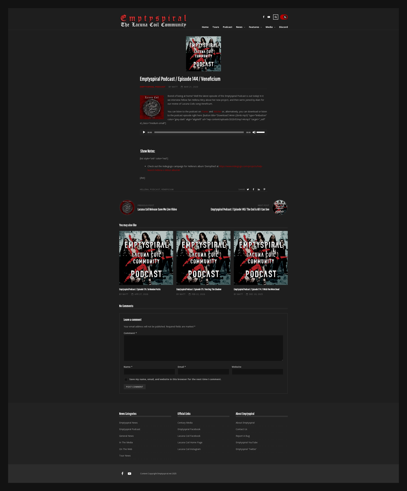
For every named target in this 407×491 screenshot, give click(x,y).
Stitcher (217, 111)
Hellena (144, 189)
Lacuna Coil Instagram (189, 449)
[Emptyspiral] (153, 26)
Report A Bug (243, 435)
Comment (130, 333)
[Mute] (254, 132)
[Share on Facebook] (254, 189)
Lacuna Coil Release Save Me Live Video (157, 209)
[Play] (144, 132)
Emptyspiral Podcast (153, 86)
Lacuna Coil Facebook (189, 435)
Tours (215, 26)
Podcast (227, 26)
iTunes (205, 111)
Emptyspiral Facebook (189, 429)
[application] (203, 132)
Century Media (185, 422)
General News (126, 435)
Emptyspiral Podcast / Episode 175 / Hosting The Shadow (203, 258)
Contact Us (241, 429)
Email (182, 366)
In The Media (126, 442)
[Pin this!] (264, 189)
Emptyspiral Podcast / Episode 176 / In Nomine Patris (146, 258)
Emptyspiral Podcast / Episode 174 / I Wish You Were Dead (261, 258)
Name (128, 366)
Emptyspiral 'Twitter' (246, 449)
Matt (175, 86)
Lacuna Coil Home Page (190, 442)
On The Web (125, 449)
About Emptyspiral (245, 422)
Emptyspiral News (128, 422)
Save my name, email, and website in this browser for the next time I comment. (175, 379)
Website (236, 366)
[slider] (261, 132)
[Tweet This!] (248, 189)
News (239, 26)
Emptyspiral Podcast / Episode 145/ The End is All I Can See (240, 209)
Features (254, 26)
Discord (283, 26)
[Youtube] (268, 17)
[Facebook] (263, 17)
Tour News (125, 455)
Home (205, 26)
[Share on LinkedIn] (259, 189)
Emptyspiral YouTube (247, 442)
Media (269, 26)
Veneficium (167, 189)
